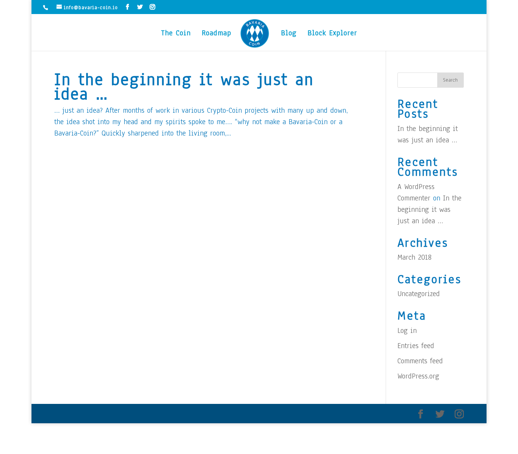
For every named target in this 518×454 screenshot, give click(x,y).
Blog (289, 34)
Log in (407, 331)
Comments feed (420, 361)
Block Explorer (332, 34)
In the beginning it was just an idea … (184, 86)
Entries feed (415, 346)
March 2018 (414, 257)
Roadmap (216, 34)
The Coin (176, 34)
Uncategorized (418, 294)
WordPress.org (418, 376)
